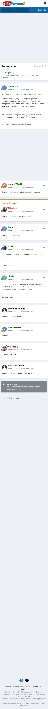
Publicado (20, 89)
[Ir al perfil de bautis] (4, 228)
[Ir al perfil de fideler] (4, 277)
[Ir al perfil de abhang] (4, 348)
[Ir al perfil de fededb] (4, 209)
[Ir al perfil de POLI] (4, 247)
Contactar (37, 686)
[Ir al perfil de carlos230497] (4, 185)
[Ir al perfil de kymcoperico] (4, 329)
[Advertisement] (24, 38)
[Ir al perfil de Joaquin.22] (4, 87)
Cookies (24, 689)
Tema (7, 686)
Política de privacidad (22, 686)
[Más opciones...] (43, 87)
